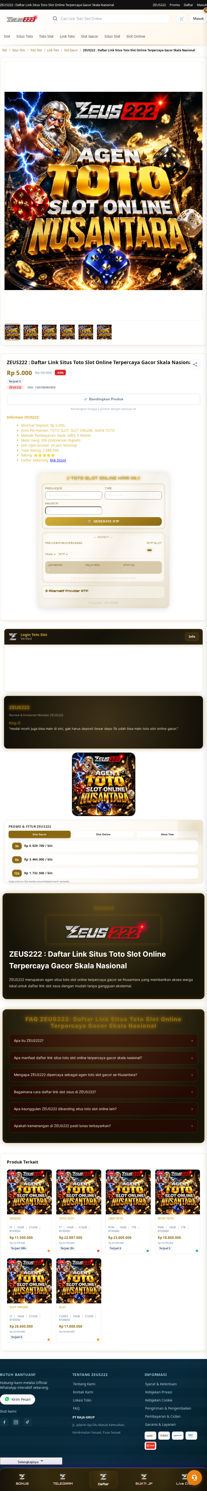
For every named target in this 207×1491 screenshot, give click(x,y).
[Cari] (55, 18)
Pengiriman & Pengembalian (168, 1408)
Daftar (188, 5)
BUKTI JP (144, 1483)
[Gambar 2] (31, 332)
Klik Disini (58, 460)
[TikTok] (27, 1422)
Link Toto (67, 36)
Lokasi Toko (82, 1400)
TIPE (108, 488)
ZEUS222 (159, 5)
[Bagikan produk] (195, 364)
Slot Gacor (89, 36)
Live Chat (184, 1483)
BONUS (22, 1483)
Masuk (202, 5)
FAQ (76, 1408)
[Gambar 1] (12, 332)
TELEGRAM (63, 1483)
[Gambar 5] (86, 332)
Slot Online (135, 36)
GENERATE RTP (103, 521)
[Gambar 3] (49, 332)
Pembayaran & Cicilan (162, 1416)
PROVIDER (53, 488)
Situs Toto (24, 36)
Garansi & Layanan (160, 1424)
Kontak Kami (83, 1392)
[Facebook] (4, 1422)
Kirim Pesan (21, 1399)
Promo (175, 5)
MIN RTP (51, 503)
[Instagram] (16, 1422)
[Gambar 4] (67, 332)
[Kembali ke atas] (195, 1465)
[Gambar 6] (104, 332)
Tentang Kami (84, 1384)
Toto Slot (46, 36)
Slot (7, 36)
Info (192, 636)
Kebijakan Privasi (158, 1392)
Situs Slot (112, 36)
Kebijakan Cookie (158, 1400)
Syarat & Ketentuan (161, 1384)
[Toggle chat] (194, 1477)
